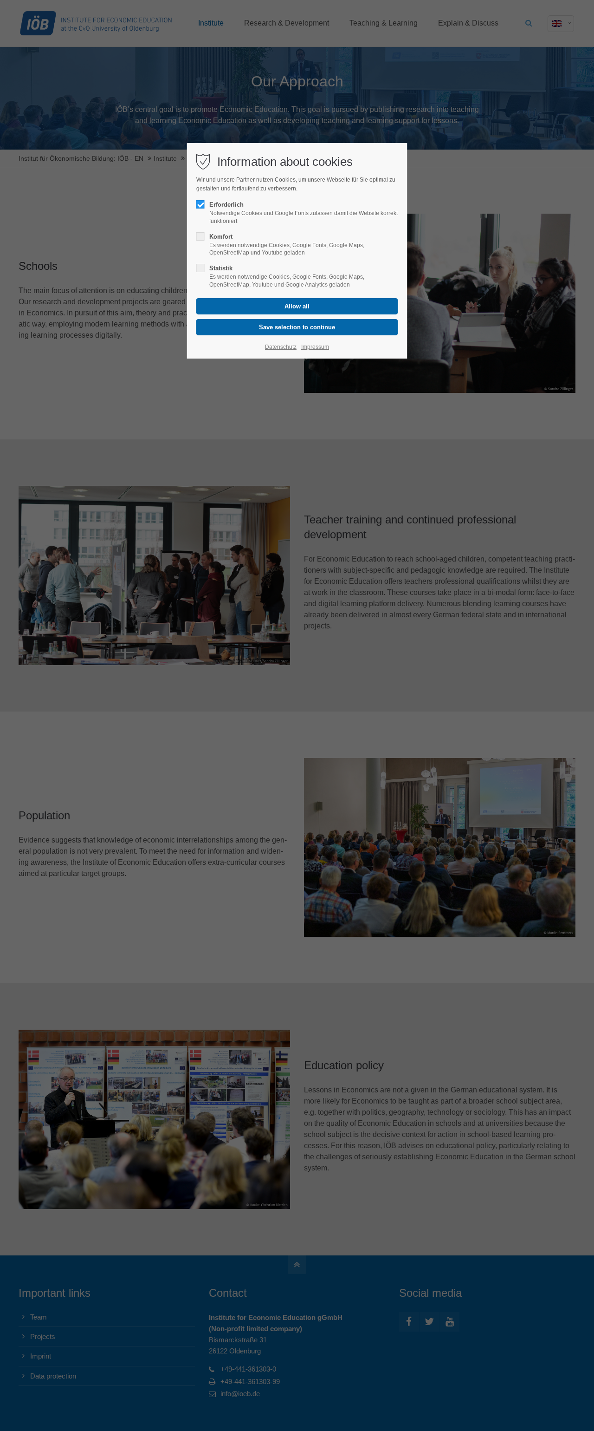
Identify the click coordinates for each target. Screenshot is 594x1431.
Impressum (315, 347)
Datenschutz (281, 347)
